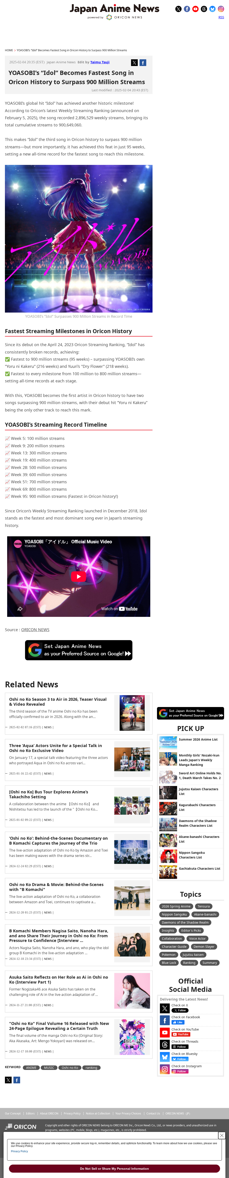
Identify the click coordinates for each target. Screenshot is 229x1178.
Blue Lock (169, 963)
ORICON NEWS (35, 629)
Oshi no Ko (70, 1067)
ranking (91, 1067)
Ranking (189, 963)
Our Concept (13, 1113)
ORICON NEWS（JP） (178, 1113)
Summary (210, 963)
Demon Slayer (204, 946)
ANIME (31, 1067)
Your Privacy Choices (128, 1113)
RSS (221, 17)
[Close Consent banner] (221, 1135)
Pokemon (169, 954)
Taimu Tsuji (100, 62)
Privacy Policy (72, 1113)
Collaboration (172, 938)
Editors (30, 1113)
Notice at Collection (98, 1113)
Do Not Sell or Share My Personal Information (114, 1168)
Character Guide (174, 946)
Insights (168, 930)
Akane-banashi (205, 914)
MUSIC (49, 1067)
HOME (9, 50)
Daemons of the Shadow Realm (185, 922)
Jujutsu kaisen (193, 954)
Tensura (204, 906)
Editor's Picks (191, 930)
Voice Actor (197, 938)
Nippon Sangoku (174, 914)
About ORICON (49, 1113)
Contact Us (153, 1113)
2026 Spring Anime (176, 906)
